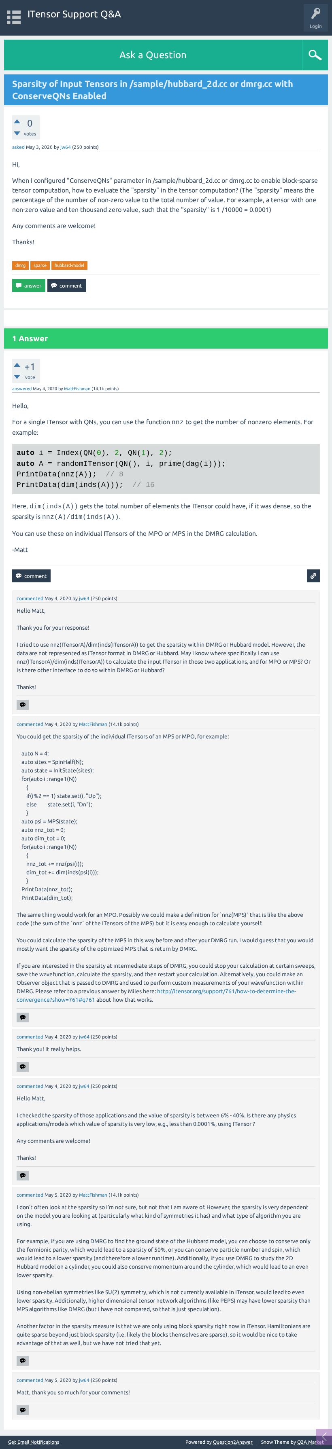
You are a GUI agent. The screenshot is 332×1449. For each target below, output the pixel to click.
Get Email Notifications (33, 1442)
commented (30, 598)
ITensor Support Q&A (74, 13)
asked (18, 147)
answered (22, 388)
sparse (40, 265)
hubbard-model (69, 265)
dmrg (20, 265)
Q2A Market (310, 1442)
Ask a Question (153, 54)
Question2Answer (233, 1442)
